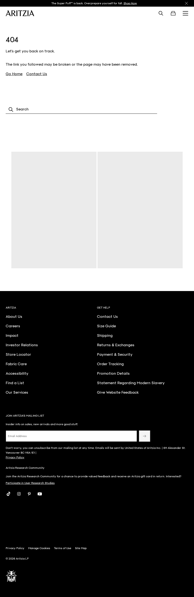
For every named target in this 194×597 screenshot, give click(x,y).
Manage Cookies (39, 548)
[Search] (161, 13)
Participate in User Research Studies (30, 483)
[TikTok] (8, 494)
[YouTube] (40, 494)
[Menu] (185, 13)
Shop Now (130, 3)
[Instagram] (19, 494)
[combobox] (81, 109)
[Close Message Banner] (186, 3)
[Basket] (173, 13)
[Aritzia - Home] (20, 13)
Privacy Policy (15, 457)
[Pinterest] (29, 494)
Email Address (17, 436)
